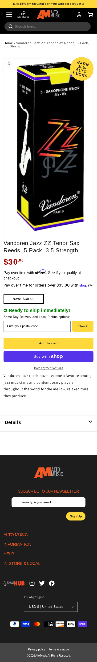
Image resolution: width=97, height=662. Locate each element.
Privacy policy (36, 649)
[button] (9, 14)
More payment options (48, 368)
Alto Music (41, 655)
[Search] (10, 26)
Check (83, 326)
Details (13, 422)
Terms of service (59, 649)
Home (8, 43)
